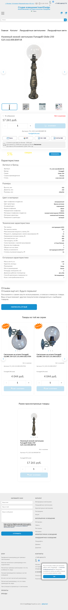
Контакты (39, 553)
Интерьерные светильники (43, 501)
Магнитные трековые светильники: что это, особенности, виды (14, 568)
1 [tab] (15, 350)
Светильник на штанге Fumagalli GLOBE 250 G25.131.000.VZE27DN (17, 355)
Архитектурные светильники (44, 508)
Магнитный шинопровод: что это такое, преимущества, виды (13, 582)
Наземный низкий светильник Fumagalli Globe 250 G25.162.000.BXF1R (32, 443)
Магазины (38, 531)
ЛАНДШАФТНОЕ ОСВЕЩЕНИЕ (45, 537)
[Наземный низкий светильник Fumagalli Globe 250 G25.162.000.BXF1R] (34, 71)
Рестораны (38, 528)
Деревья (37, 544)
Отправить (17, 533)
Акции (37, 514)
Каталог (38, 498)
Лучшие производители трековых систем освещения (14, 574)
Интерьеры (38, 522)
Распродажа (39, 511)
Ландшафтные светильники (43, 505)
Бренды (4, 593)
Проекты (4, 590)
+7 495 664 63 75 (61, 3)
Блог (3, 553)
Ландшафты (39, 541)
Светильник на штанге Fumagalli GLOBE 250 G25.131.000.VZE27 (49, 355)
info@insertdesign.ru (41, 569)
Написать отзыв (19, 307)
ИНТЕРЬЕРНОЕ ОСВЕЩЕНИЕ (45, 518)
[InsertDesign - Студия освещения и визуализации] (34, 13)
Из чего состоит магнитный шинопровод (13, 578)
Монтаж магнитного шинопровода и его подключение (13, 563)
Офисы (37, 525)
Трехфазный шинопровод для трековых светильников (13, 558)
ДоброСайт (45, 604)
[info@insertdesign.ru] (36, 3)
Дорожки (38, 547)
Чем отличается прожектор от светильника (14, 586)
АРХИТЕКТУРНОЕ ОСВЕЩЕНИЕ (46, 534)
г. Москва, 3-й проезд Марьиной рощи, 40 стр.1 (19, 3)
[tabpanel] (17, 338)
